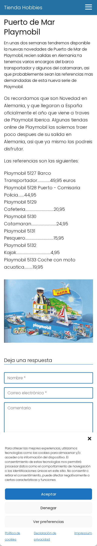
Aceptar (48, 494)
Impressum (83, 533)
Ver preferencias (48, 521)
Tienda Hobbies (23, 7)
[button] (89, 438)
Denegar (48, 507)
